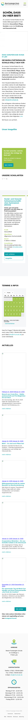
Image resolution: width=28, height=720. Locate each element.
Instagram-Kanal (10, 618)
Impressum (10, 713)
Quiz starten (8, 165)
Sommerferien (9, 323)
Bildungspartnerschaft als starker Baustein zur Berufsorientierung (13, 484)
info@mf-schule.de (15, 334)
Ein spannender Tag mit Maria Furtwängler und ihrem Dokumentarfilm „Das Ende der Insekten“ (14, 590)
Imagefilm (9, 258)
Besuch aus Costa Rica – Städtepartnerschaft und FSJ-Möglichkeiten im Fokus (14, 395)
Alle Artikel (19, 609)
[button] (21, 179)
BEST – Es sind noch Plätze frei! (13, 443)
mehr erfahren (10, 254)
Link (21, 116)
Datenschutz (17, 713)
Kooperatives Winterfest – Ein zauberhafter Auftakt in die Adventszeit (14, 542)
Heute (8, 292)
